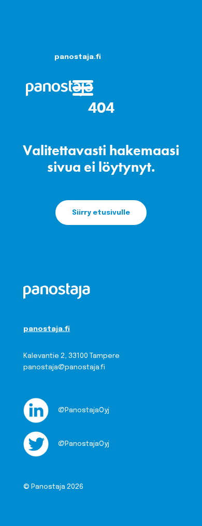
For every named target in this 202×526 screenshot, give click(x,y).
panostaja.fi (46, 329)
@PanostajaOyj (82, 410)
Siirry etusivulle (101, 212)
